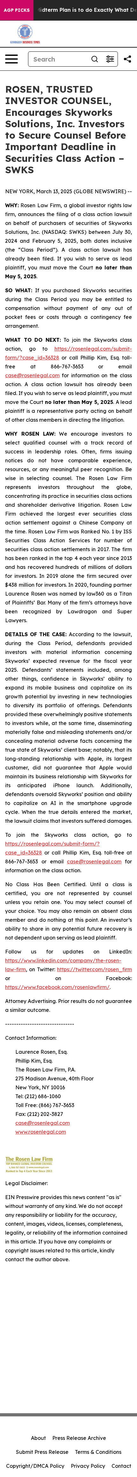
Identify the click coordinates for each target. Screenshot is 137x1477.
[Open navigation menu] (11, 59)
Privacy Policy (88, 1466)
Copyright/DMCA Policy (35, 1466)
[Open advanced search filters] (110, 59)
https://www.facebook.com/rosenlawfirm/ (57, 987)
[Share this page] (127, 59)
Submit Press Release (42, 1452)
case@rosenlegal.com (32, 375)
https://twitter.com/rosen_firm (94, 969)
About (38, 1438)
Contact (121, 1466)
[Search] (94, 59)
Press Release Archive (79, 1438)
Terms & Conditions (98, 1452)
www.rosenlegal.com (40, 1132)
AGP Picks (17, 10)
